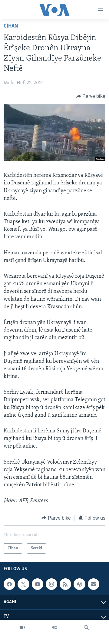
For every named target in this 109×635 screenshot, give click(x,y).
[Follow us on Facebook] (9, 584)
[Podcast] (79, 584)
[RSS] (65, 584)
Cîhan (11, 26)
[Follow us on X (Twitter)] (23, 584)
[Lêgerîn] (86, 627)
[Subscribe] (93, 584)
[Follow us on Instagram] (51, 584)
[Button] (91, 96)
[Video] (23, 627)
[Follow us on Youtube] (37, 584)
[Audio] (54, 627)
